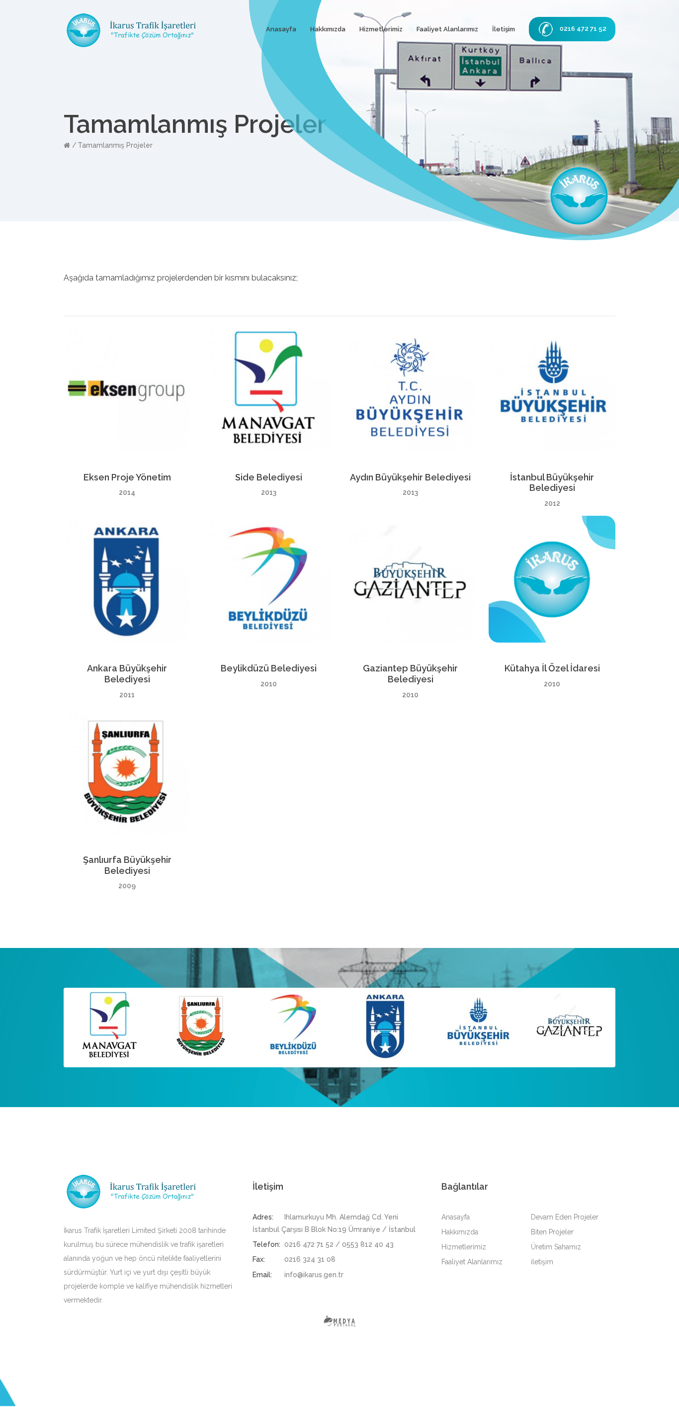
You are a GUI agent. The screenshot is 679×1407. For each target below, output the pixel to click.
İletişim (503, 29)
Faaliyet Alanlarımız (447, 29)
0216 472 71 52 (583, 28)
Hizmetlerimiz (381, 29)
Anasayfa (281, 29)
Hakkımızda (327, 29)
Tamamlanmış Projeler (115, 145)
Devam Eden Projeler (564, 1217)
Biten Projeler (552, 1232)
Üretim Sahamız (556, 1247)
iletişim (542, 1262)
